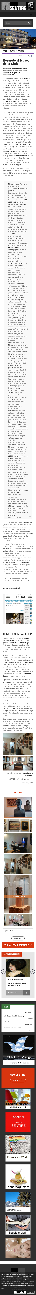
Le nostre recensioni (27, 1026)
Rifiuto (31, 1292)
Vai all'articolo (12, 993)
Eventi (30, 1021)
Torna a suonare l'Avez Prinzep (13, 1018)
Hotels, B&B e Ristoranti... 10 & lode (14, 1024)
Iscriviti (18, 1080)
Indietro (18, 938)
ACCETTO (20, 1292)
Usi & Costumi (28, 1015)
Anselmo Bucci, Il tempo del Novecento (17, 985)
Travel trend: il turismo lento (12, 1030)
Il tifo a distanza (8, 1012)
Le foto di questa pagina (24, 779)
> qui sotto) (22, 560)
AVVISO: (13, 779)
